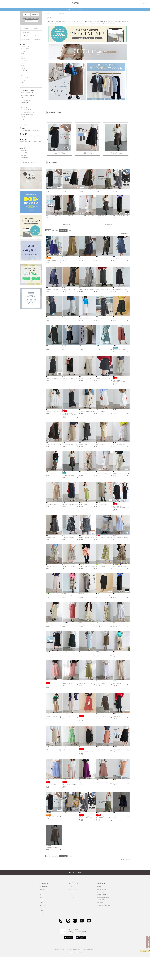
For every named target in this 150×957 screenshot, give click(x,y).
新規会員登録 (35, 14)
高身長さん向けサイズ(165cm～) (28, 95)
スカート (23, 56)
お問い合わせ (24, 155)
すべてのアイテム (25, 46)
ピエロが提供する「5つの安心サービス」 (30, 162)
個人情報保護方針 (101, 899)
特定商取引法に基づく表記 (103, 897)
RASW (22, 82)
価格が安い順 (55, 230)
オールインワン (24, 60)
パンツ (22, 53)
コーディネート (72, 897)
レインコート (24, 80)
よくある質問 (24, 152)
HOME (48, 13)
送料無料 (23, 117)
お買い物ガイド (24, 150)
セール (36, 32)
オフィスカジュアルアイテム (27, 112)
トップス (23, 51)
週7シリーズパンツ (25, 107)
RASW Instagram (37, 39)
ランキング (25, 28)
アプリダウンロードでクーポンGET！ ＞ (75, 9)
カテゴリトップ (55, 13)
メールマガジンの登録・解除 (103, 905)
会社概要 (99, 886)
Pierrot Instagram (26, 39)
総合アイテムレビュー (26, 160)
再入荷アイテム (25, 32)
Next (125, 139)
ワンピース (23, 58)
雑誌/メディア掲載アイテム (27, 114)
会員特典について (25, 157)
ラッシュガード (24, 77)
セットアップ (24, 63)
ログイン (27, 14)
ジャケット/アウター (25, 48)
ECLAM (22, 85)
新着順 (70, 230)
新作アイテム (37, 28)
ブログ (70, 894)
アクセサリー (24, 70)
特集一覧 (26, 35)
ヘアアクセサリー (25, 73)
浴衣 (22, 75)
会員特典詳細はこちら (31, 20)
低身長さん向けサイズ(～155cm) (28, 92)
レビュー (71, 899)
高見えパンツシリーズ (26, 109)
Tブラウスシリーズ (25, 104)
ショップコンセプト (101, 889)
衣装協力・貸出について (102, 894)
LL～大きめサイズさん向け (27, 100)
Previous (48, 139)
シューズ (23, 68)
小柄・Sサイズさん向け (26, 97)
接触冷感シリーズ (25, 102)
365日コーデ (36, 35)
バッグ (22, 65)
